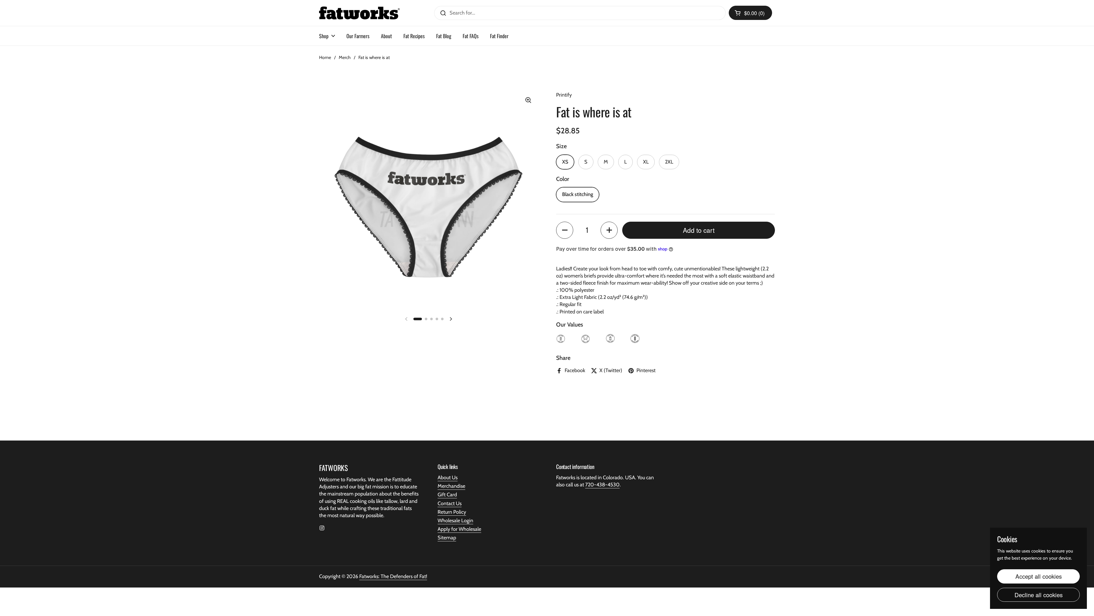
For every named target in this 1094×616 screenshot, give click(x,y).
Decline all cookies (1039, 595)
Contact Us (450, 503)
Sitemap (447, 538)
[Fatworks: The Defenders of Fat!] (359, 13)
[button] (750, 13)
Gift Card (447, 494)
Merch (345, 57)
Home (325, 57)
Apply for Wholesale (459, 529)
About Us (448, 477)
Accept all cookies (1038, 576)
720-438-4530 (602, 485)
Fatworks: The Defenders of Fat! (393, 576)
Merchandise (451, 486)
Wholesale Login (455, 520)
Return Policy (452, 512)
